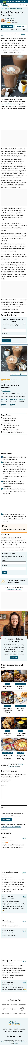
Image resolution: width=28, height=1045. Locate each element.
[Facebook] (14, 1036)
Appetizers (21, 752)
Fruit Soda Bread (7, 734)
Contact (20, 1031)
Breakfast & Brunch (16, 8)
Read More (14, 657)
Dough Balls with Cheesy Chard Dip (21, 756)
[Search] (23, 5)
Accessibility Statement (12, 1041)
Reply (24, 838)
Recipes (7, 8)
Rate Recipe (20, 26)
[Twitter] (16, 1036)
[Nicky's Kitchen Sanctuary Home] (5, 5)
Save (4, 572)
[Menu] (26, 5)
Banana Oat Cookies (20, 687)
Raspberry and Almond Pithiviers (7, 756)
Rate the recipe (6, 780)
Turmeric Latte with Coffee (21, 734)
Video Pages (8, 1031)
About (15, 1031)
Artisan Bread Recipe (7, 687)
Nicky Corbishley (11, 18)
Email (4, 333)
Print (23, 374)
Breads (8, 684)
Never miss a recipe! (19, 1029)
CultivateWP (16, 1043)
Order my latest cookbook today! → (15, 1)
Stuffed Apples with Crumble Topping (7, 710)
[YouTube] (11, 1036)
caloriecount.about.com (14, 589)
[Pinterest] (19, 1036)
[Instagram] (8, 1036)
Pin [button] (14, 374)
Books (10, 1029)
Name (4, 328)
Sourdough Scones (20, 709)
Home (2, 8)
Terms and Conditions (22, 1041)
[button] (6, 22)
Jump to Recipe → (7, 26)
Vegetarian (8, 705)
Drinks (21, 731)
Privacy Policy (4, 1041)
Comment (4, 785)
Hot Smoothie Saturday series (10, 104)
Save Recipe (6, 340)
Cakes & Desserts (21, 684)
